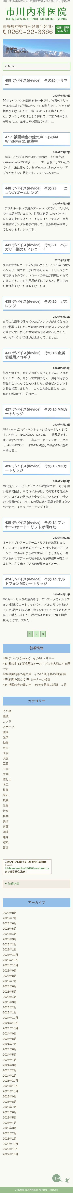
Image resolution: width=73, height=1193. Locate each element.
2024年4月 (10, 1059)
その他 (7, 711)
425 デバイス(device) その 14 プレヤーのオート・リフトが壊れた (35, 524)
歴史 (6, 795)
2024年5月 (10, 1054)
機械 (6, 716)
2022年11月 (10, 1148)
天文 (6, 758)
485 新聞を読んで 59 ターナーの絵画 (26, 679)
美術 (6, 821)
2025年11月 (10, 960)
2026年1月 (10, 949)
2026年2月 (10, 944)
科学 (6, 816)
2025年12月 (10, 954)
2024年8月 (10, 1038)
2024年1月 (10, 1075)
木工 (6, 784)
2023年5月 (10, 1117)
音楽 (6, 847)
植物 (6, 789)
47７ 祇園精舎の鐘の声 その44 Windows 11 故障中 (31, 139)
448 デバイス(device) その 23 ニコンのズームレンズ (36, 190)
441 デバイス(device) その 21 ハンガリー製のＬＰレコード (36, 247)
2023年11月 (10, 1086)
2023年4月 (10, 1122)
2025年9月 (10, 970)
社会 (6, 810)
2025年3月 (10, 1002)
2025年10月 (10, 965)
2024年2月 (10, 1070)
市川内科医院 (31, 1190)
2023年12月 (10, 1080)
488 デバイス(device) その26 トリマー (28, 658)
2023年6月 (10, 1112)
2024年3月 (10, 1064)
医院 (6, 753)
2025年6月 (10, 986)
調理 (6, 831)
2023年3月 (10, 1128)
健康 (6, 732)
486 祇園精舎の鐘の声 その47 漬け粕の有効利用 (35, 674)
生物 (6, 805)
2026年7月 (10, 918)
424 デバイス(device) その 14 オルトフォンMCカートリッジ (35, 581)
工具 (6, 763)
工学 (6, 768)
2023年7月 (10, 1107)
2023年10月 (10, 1091)
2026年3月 (10, 939)
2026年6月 (10, 923)
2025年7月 (10, 981)
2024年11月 (10, 1023)
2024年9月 (10, 1033)
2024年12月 (10, 1017)
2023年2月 (10, 1133)
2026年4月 (10, 933)
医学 (6, 747)
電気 (6, 842)
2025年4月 (10, 996)
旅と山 (7, 779)
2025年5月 (10, 991)
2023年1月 (10, 1138)
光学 (6, 737)
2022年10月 (10, 1154)
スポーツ (8, 726)
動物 (6, 742)
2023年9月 (10, 1096)
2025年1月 (10, 1012)
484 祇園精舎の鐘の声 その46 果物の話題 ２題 (35, 684)
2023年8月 (10, 1101)
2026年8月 (10, 912)
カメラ (7, 721)
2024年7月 (10, 1044)
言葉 (6, 826)
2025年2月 (10, 1007)
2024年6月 (10, 1049)
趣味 (6, 837)
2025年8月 (10, 975)
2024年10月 (10, 1028)
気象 (6, 800)
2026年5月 (10, 928)
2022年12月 (10, 1143)
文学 (6, 774)
